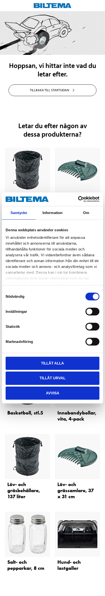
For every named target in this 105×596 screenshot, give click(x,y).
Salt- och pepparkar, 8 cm (25, 565)
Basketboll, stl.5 (25, 413)
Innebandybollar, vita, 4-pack (76, 416)
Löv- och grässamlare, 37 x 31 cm (75, 490)
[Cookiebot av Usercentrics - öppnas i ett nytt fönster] (78, 199)
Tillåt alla (52, 363)
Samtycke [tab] (18, 212)
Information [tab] (52, 212)
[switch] (92, 311)
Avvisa (52, 393)
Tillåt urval (52, 378)
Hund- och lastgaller (69, 565)
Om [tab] (86, 212)
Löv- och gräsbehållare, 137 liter (23, 490)
